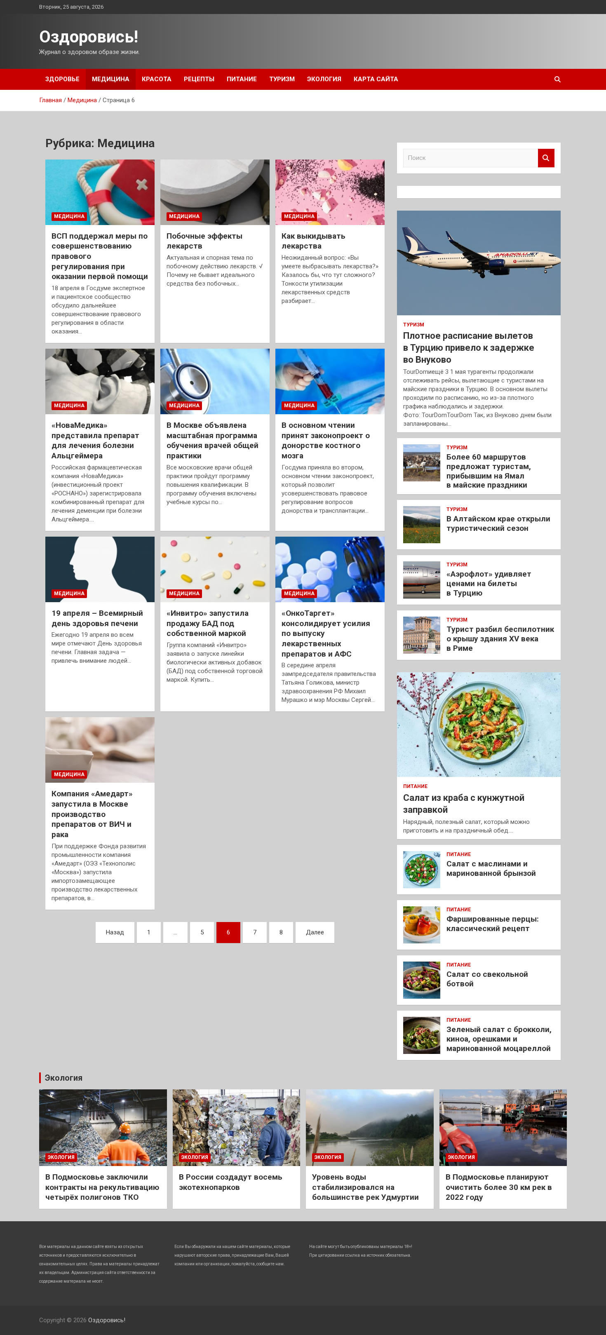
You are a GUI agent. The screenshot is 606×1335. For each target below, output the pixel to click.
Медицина (110, 79)
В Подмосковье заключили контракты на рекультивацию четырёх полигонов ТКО (102, 1187)
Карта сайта (376, 79)
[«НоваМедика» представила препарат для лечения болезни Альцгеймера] (100, 382)
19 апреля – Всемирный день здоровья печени (97, 618)
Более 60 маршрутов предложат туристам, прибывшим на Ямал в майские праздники (488, 471)
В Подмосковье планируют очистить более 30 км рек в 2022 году (499, 1187)
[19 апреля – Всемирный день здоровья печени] (100, 569)
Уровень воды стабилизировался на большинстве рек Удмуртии (365, 1187)
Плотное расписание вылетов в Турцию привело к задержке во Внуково (468, 347)
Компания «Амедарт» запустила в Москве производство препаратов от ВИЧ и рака (92, 814)
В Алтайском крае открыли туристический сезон (498, 523)
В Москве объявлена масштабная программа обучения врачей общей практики (212, 440)
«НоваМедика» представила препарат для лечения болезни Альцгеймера (95, 440)
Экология (324, 79)
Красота (156, 79)
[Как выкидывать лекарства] (330, 192)
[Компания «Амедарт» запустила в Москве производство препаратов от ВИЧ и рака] (100, 750)
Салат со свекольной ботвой (487, 978)
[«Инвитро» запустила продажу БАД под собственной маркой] (215, 569)
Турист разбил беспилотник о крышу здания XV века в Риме (500, 638)
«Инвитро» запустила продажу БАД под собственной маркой (208, 623)
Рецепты (199, 79)
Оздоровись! (88, 37)
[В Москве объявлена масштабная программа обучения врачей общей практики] (215, 382)
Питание (242, 79)
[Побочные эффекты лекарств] (215, 192)
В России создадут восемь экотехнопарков (230, 1182)
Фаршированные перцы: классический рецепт (492, 923)
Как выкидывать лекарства (313, 241)
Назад (115, 932)
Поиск (546, 158)
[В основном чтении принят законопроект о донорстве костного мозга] (330, 382)
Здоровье (62, 79)
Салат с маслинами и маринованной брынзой (491, 868)
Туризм (282, 79)
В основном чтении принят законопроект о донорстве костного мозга (326, 440)
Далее (315, 932)
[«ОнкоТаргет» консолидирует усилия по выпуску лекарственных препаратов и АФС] (330, 569)
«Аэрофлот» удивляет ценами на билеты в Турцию (488, 583)
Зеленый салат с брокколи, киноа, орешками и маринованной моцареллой (499, 1039)
